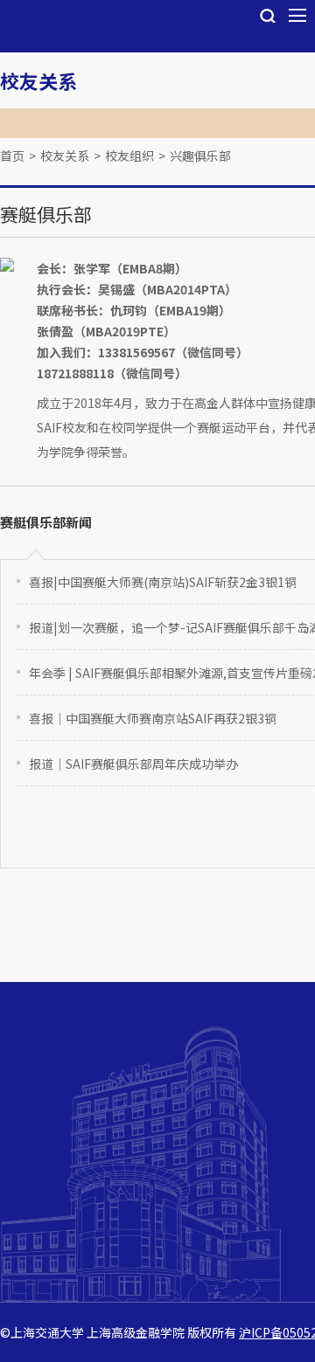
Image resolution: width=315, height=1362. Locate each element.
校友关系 (38, 80)
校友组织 (129, 155)
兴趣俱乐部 (200, 155)
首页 (12, 155)
